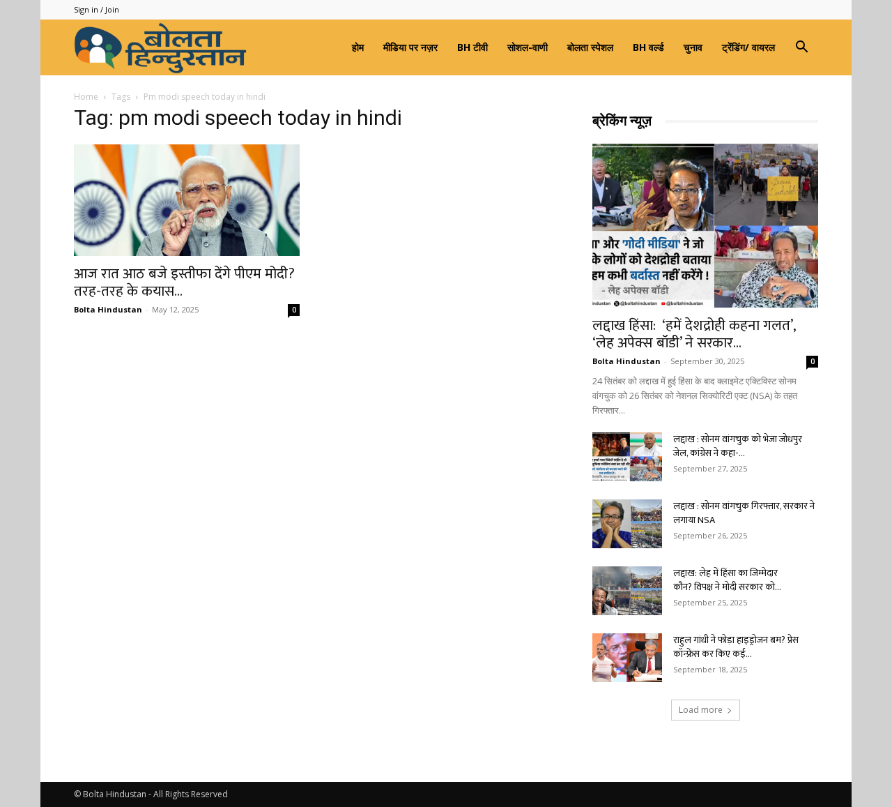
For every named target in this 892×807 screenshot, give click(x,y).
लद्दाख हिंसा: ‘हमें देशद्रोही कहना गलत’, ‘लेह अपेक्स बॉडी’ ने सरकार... (693, 334)
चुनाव (693, 47)
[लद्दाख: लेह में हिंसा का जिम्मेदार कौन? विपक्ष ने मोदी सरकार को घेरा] (627, 590)
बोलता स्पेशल (590, 47)
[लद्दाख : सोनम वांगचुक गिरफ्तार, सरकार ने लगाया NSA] (627, 523)
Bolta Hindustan (108, 309)
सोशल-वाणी (527, 47)
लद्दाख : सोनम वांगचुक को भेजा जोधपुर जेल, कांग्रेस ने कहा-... (737, 446)
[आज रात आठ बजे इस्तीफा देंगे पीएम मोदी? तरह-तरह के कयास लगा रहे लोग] (187, 200)
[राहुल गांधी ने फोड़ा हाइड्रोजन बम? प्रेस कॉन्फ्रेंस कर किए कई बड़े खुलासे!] (627, 657)
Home (86, 97)
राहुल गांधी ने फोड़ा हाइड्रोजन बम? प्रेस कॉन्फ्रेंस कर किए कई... (736, 647)
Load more (701, 710)
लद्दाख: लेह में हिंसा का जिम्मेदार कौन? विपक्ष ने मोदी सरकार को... (727, 580)
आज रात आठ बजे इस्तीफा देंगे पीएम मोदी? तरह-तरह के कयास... (184, 282)
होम (358, 47)
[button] (801, 48)
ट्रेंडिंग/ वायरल (748, 47)
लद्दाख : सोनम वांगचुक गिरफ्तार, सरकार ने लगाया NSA (744, 513)
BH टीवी (472, 47)
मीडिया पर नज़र (410, 47)
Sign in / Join (96, 9)
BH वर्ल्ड (648, 47)
